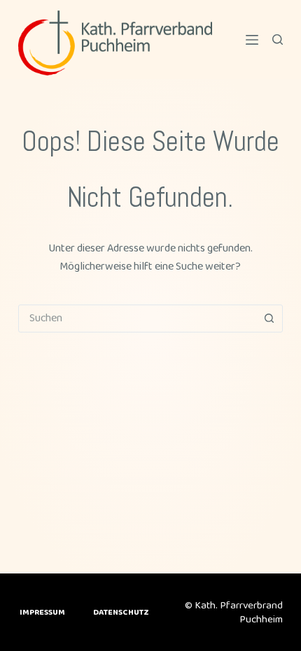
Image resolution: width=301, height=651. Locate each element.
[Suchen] (277, 39)
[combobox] (137, 318)
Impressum (42, 612)
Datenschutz (121, 612)
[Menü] (252, 40)
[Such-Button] (268, 318)
